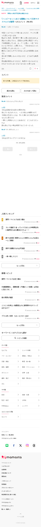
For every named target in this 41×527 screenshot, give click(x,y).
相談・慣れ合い (27, 378)
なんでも (4, 350)
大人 (3, 384)
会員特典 (4, 469)
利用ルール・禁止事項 (8, 434)
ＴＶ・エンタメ (6, 356)
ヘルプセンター (6, 466)
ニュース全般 (26, 350)
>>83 (3, 107)
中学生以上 (5, 406)
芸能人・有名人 (27, 356)
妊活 (3, 395)
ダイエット (5, 373)
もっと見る (20, 265)
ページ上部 (20, 517)
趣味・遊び (5, 378)
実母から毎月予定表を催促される (18, 13)
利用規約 (4, 484)
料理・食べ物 (26, 361)
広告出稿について (6, 473)
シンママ (25, 406)
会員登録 (26, 3)
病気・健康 (5, 367)
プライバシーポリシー (8, 487)
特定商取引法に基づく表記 (9, 494)
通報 (3, 68)
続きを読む (11, 91)
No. (3, 27)
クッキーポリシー (6, 491)
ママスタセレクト (6, 502)
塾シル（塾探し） (6, 509)
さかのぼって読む (30, 91)
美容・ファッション (28, 367)
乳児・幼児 (5, 400)
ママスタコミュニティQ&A (9, 438)
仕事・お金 (25, 373)
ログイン (33, 3)
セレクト (4, 417)
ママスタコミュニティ (8, 505)
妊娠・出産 (25, 395)
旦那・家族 (5, 361)
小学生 (24, 400)
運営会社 (4, 476)
